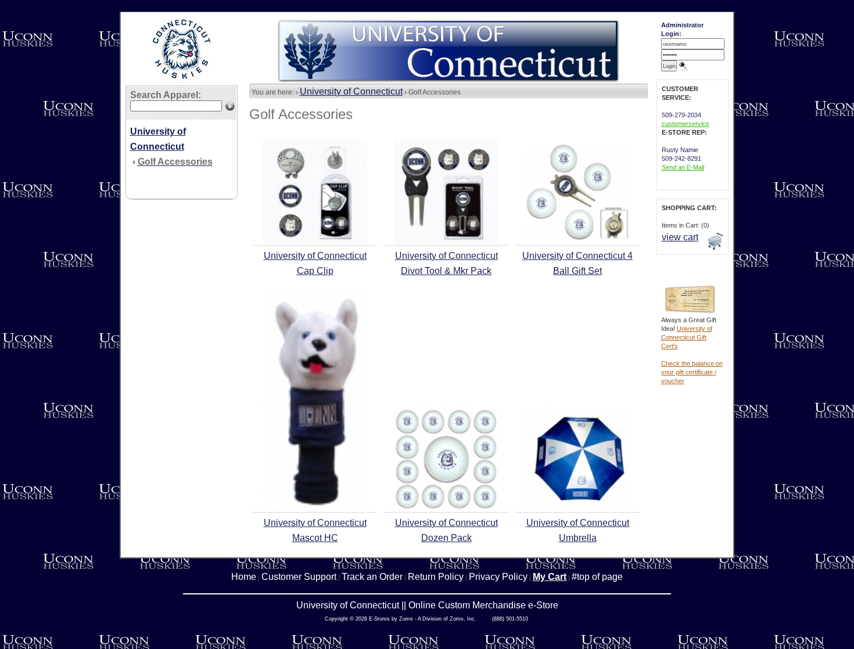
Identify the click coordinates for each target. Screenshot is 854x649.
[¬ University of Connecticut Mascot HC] (315, 509)
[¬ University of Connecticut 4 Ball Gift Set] (577, 238)
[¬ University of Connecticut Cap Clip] (315, 242)
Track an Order (372, 577)
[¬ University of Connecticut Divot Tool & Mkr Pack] (446, 242)
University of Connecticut (351, 91)
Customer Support (298, 577)
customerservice (685, 123)
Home (243, 577)
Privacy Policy (498, 577)
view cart (680, 237)
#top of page (597, 577)
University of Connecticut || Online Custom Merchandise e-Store (427, 605)
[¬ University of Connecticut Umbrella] (577, 509)
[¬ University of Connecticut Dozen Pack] (446, 509)
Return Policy (436, 577)
